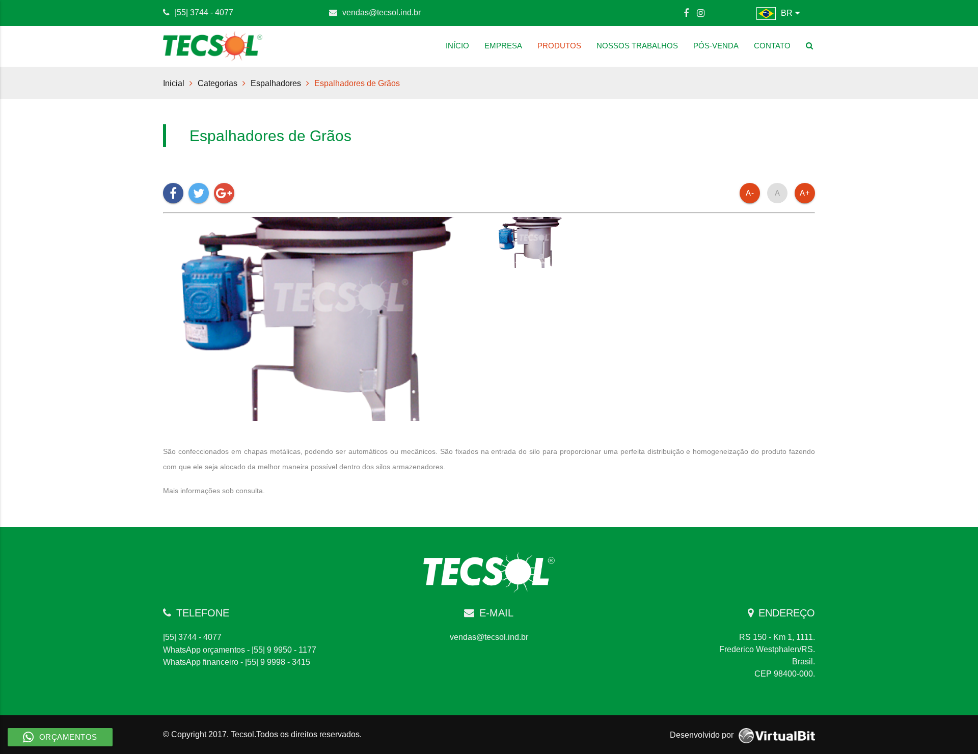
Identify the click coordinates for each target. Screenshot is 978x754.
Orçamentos (68, 737)
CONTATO (772, 45)
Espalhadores (276, 83)
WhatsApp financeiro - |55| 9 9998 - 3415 (236, 661)
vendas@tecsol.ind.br (381, 12)
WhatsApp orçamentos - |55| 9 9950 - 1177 (239, 649)
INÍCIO (457, 45)
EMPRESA (503, 45)
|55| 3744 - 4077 (204, 12)
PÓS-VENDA (716, 45)
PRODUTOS (559, 45)
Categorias (217, 83)
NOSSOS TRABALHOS (637, 45)
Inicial (173, 83)
